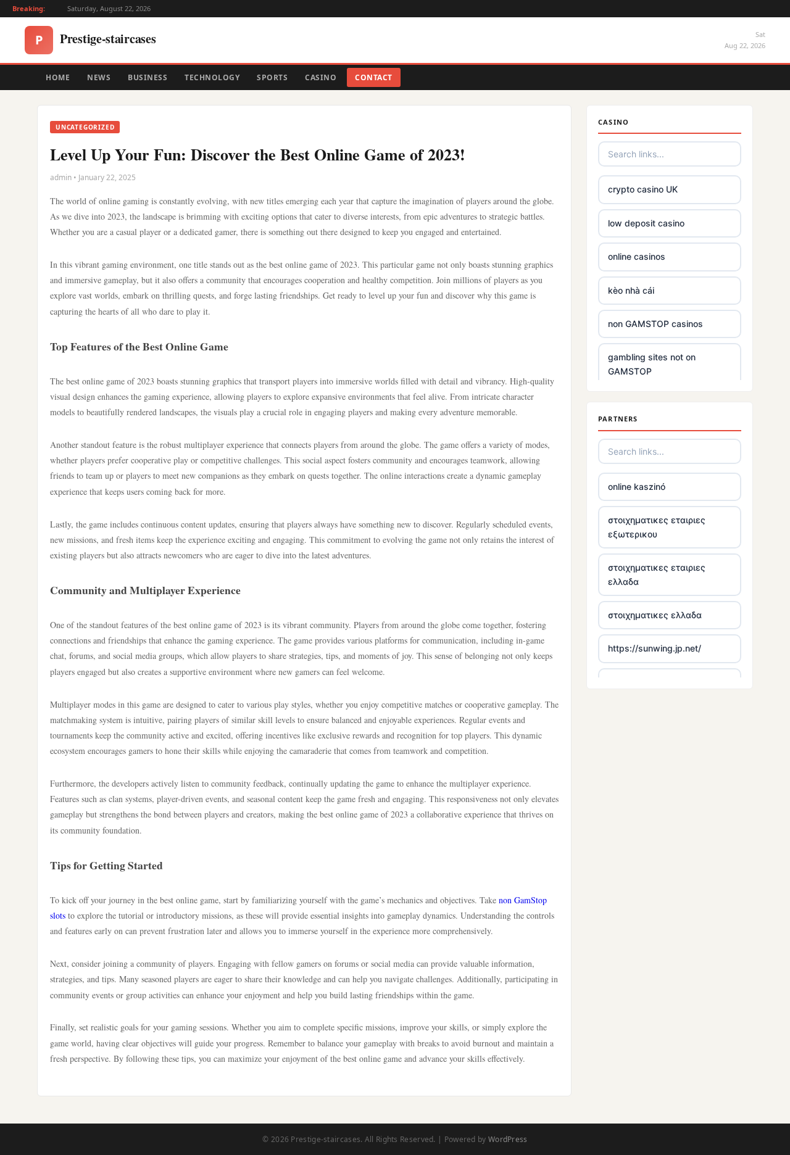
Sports (272, 77)
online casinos (636, 256)
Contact (374, 77)
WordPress (508, 1139)
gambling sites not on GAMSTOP (652, 364)
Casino (320, 77)
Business (147, 77)
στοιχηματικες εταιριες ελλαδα (656, 574)
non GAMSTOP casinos (655, 323)
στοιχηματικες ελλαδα (655, 615)
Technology (212, 77)
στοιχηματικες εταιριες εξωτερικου (656, 527)
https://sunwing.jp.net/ (654, 648)
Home (58, 77)
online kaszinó (636, 486)
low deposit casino (646, 223)
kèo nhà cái (631, 290)
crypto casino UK (643, 189)
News (98, 77)
